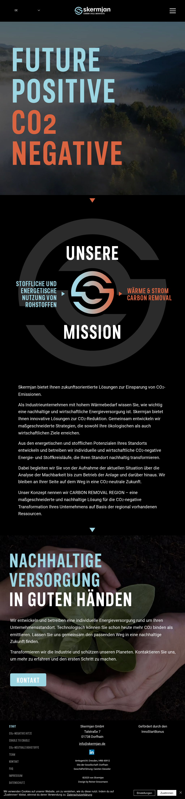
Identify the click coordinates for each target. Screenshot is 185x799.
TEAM (12, 754)
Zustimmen (166, 793)
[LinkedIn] (91, 752)
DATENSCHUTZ (17, 783)
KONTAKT (14, 761)
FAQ (11, 768)
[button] (173, 10)
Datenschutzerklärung (79, 794)
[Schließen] (180, 793)
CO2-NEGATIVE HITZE (20, 733)
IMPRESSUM (15, 776)
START (12, 726)
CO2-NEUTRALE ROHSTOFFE (24, 747)
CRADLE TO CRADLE (19, 740)
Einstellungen (144, 793)
